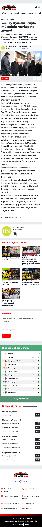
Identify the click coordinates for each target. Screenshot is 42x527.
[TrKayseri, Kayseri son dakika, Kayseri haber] (9, 7)
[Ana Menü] (39, 7)
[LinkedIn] (26, 481)
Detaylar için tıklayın (21, 399)
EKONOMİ (15, 13)
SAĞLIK (12, 19)
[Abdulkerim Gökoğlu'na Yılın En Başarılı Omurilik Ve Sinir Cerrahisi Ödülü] (31, 274)
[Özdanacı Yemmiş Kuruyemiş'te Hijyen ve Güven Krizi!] (11, 274)
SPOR (23, 13)
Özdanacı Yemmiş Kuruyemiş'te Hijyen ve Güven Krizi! (10, 282)
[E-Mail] (15, 234)
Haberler (4, 19)
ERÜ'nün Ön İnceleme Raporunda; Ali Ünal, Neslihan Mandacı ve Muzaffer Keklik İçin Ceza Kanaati (31, 261)
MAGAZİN (32, 13)
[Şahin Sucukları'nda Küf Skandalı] (11, 251)
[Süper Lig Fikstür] (39, 406)
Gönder (6, 336)
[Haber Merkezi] (7, 231)
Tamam (27, 524)
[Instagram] (23, 481)
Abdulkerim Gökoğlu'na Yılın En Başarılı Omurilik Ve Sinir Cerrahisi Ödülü (30, 282)
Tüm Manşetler (29, 503)
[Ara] (36, 7)
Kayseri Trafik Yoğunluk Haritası (30, 497)
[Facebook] (15, 481)
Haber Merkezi (19, 229)
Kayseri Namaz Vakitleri (11, 496)
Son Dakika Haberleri (10, 508)
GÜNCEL (5, 13)
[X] (19, 481)
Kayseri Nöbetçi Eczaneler (7, 490)
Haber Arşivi (28, 508)
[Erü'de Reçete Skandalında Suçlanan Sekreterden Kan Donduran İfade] (11, 293)
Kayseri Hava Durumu (32, 489)
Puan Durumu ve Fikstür (11, 503)
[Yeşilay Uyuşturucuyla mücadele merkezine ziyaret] (21, 63)
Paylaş (6, 78)
